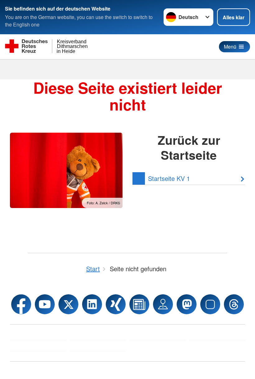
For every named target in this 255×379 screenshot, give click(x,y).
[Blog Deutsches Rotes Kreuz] (139, 304)
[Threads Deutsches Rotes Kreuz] (234, 304)
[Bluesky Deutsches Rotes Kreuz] (210, 304)
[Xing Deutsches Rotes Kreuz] (116, 304)
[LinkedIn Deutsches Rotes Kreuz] (92, 304)
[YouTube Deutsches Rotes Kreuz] (45, 304)
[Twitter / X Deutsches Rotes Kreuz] (68, 304)
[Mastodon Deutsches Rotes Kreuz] (187, 304)
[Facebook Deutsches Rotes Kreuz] (21, 304)
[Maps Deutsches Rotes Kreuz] (163, 304)
